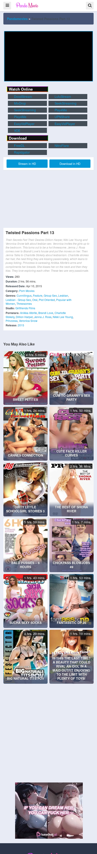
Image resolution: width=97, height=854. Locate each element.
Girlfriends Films (25, 308)
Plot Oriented (47, 300)
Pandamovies (17, 18)
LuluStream (62, 96)
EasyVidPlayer (24, 123)
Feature (37, 295)
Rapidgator (21, 152)
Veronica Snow (28, 321)
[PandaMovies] (27, 5)
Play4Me (60, 110)
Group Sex (50, 295)
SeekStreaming (65, 103)
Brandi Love (45, 313)
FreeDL (19, 145)
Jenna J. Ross (42, 317)
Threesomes (24, 303)
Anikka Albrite (28, 313)
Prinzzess (12, 321)
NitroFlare (61, 145)
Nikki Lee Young (63, 317)
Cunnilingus (24, 295)
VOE (16, 130)
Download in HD (70, 163)
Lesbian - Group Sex (18, 300)
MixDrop (19, 103)
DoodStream (22, 96)
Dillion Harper (24, 317)
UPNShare (62, 116)
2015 (21, 325)
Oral (34, 300)
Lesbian (63, 295)
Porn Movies (27, 291)
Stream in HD (27, 163)
